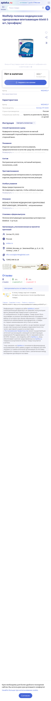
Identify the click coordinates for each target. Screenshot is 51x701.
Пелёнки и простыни (28, 302)
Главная (5, 302)
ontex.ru (9, 243)
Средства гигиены (14, 302)
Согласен (25, 695)
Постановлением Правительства (16, 331)
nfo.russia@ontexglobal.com (17, 254)
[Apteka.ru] (6, 2)
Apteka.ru (31, 308)
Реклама (45, 265)
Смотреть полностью (25, 123)
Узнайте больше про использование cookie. (20, 690)
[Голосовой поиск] (43, 8)
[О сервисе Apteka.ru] (49, 3)
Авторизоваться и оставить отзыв (18, 288)
